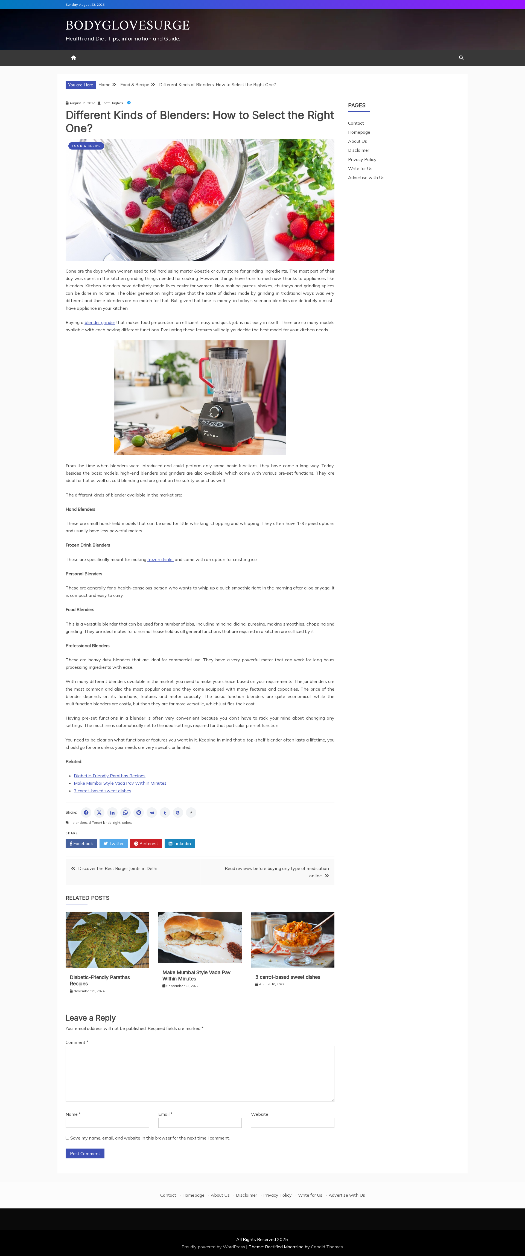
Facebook (82, 843)
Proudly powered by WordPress (214, 1246)
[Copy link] (191, 812)
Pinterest (148, 843)
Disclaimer (358, 150)
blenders (79, 822)
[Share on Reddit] (152, 812)
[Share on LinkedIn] (112, 812)
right (116, 822)
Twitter (116, 843)
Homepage (359, 132)
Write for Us (360, 168)
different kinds (100, 822)
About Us (357, 141)
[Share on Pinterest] (138, 812)
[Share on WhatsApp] (125, 812)
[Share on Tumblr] (165, 812)
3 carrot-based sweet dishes (102, 790)
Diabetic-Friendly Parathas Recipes (109, 775)
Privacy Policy (362, 159)
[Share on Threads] (178, 812)
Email (165, 1114)
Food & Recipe (86, 146)
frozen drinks (160, 559)
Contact (356, 123)
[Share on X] (99, 812)
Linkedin (181, 843)
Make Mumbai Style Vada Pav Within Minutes (120, 783)
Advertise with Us (366, 177)
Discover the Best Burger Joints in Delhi (117, 868)
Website (259, 1114)
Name (73, 1114)
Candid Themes (327, 1246)
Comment (77, 1042)
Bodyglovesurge (128, 25)
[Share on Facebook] (86, 812)
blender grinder (99, 322)
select (127, 822)
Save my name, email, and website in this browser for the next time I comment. (150, 1138)
